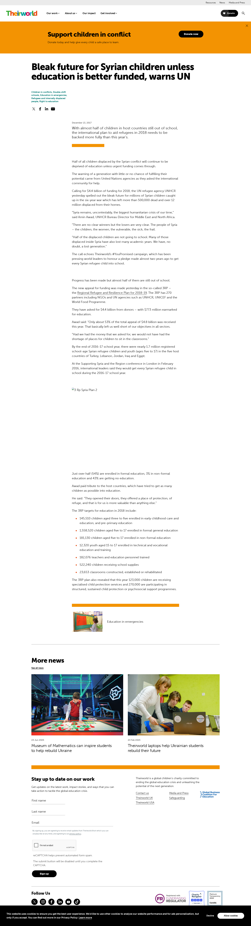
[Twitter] (34, 902)
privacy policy (75, 834)
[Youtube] (68, 902)
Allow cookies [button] (231, 915)
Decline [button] (210, 915)
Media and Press (237, 2)
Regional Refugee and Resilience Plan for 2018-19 (112, 293)
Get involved (108, 13)
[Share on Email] (53, 109)
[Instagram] (43, 902)
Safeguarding (177, 797)
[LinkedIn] (60, 902)
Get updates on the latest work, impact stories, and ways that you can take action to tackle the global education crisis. (72, 788)
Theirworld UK (144, 797)
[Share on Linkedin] (46, 109)
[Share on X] (33, 109)
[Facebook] (51, 902)
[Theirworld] (21, 13)
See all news (37, 668)
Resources (211, 2)
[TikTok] (77, 902)
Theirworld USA (145, 802)
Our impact (89, 13)
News (222, 2)
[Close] (247, 25)
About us (70, 13)
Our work (52, 13)
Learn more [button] (85, 917)
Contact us (142, 793)
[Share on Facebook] (40, 109)
